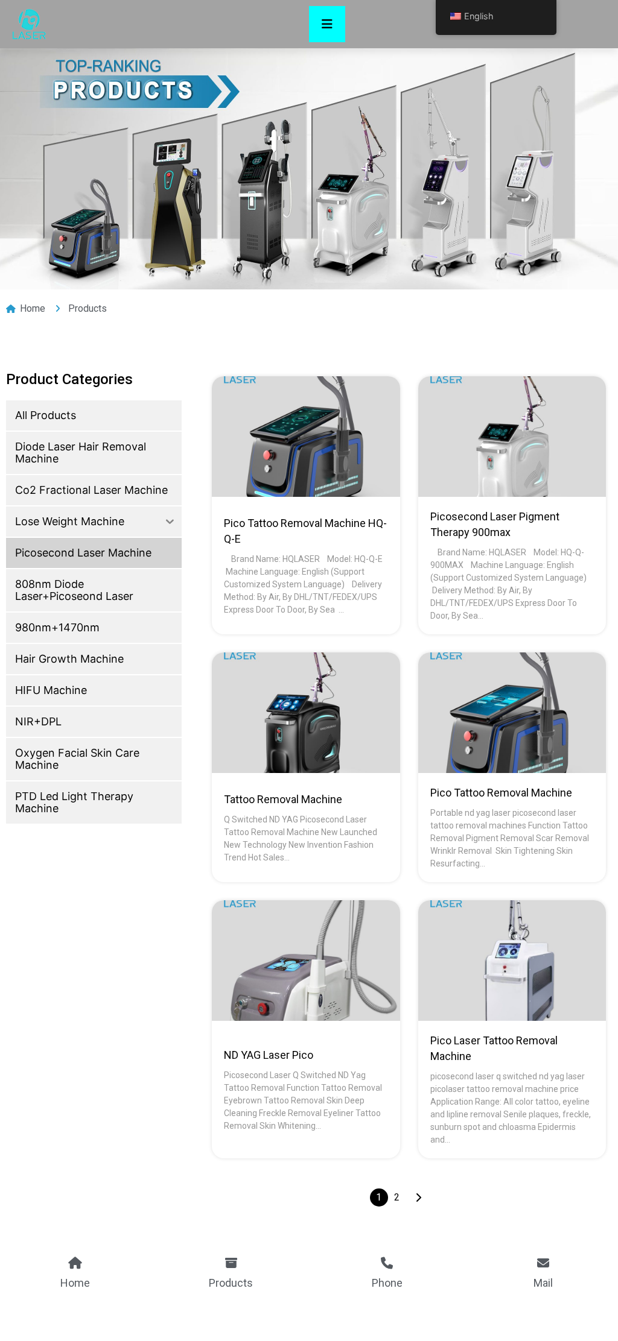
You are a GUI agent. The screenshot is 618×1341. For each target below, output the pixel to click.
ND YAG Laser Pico (268, 1055)
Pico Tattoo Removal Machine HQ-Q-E (305, 531)
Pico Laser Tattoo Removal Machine (494, 1048)
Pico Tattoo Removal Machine (501, 792)
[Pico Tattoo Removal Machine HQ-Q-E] (306, 436)
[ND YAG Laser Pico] (306, 960)
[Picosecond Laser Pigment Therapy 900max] (512, 436)
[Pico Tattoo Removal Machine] (512, 712)
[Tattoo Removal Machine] (306, 712)
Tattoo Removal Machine (283, 799)
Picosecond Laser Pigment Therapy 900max (494, 524)
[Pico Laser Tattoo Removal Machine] (512, 960)
